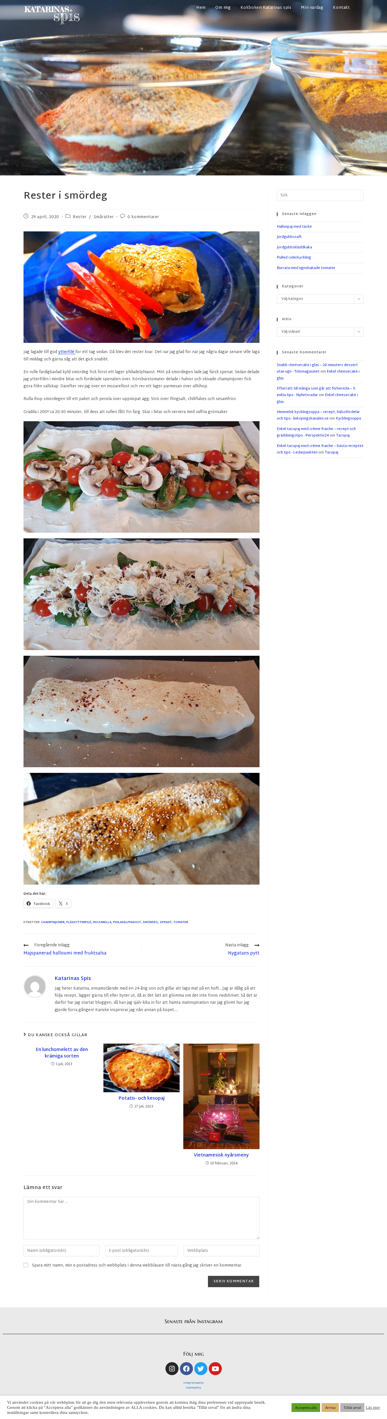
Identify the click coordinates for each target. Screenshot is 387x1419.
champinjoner (53, 922)
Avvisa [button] (330, 1407)
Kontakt (341, 7)
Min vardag (312, 7)
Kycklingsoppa (348, 418)
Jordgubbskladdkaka (294, 247)
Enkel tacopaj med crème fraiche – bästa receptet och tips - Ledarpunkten (320, 449)
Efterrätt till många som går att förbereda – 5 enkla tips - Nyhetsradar (316, 392)
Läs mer (373, 1407)
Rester (80, 217)
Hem (201, 7)
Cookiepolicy (193, 1388)
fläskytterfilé (78, 922)
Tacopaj (343, 435)
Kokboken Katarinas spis (266, 7)
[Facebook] (186, 1368)
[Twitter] (200, 1368)
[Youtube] (215, 1368)
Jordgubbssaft (289, 237)
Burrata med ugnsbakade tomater (306, 268)
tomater (180, 922)
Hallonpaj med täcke (294, 226)
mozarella (102, 922)
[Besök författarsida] (35, 986)
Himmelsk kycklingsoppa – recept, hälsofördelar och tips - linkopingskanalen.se (318, 415)
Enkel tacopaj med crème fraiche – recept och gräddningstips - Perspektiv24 (316, 432)
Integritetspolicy (193, 1383)
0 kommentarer (143, 217)
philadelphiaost (127, 922)
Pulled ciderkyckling (294, 257)
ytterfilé (66, 352)
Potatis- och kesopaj (141, 1099)
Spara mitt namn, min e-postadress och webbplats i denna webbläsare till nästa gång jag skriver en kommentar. (137, 1265)
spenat (166, 922)
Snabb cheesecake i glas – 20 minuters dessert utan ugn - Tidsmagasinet (317, 368)
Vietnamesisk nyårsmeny (221, 1156)
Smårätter (104, 217)
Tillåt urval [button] (352, 1407)
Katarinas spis (73, 978)
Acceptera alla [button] (306, 1407)
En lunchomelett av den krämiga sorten (62, 1053)
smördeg (150, 922)
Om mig (223, 7)
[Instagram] (171, 1368)
